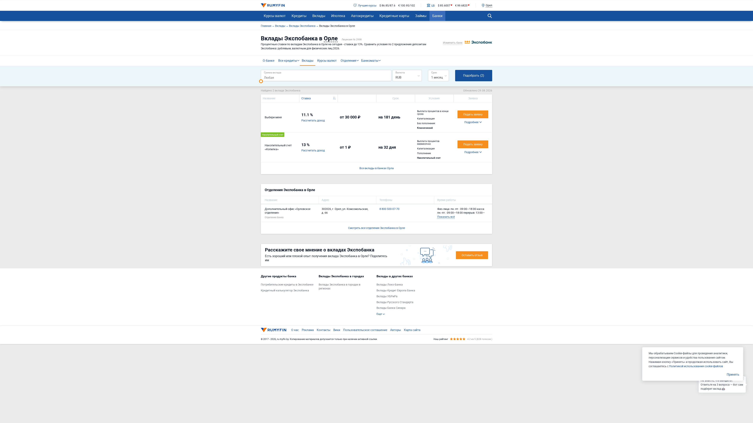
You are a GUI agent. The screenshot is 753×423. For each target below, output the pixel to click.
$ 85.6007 (444, 5)
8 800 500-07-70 (389, 209)
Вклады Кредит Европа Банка (395, 290)
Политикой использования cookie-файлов (696, 366)
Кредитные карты (394, 15)
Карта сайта (412, 330)
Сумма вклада (272, 72)
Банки (437, 15)
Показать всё (446, 217)
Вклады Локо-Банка (389, 284)
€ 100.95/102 (406, 5)
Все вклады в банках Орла (376, 168)
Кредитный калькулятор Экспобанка (285, 290)
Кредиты (299, 15)
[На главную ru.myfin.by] (273, 330)
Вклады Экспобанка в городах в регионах (339, 286)
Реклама (308, 330)
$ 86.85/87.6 (387, 5)
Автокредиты (362, 15)
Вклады (318, 15)
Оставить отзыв (472, 255)
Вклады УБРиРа (386, 296)
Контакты (323, 330)
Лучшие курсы (367, 5)
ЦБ (433, 5)
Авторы (395, 330)
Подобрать (473, 75)
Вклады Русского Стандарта (394, 302)
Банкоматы (369, 60)
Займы (421, 15)
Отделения (348, 60)
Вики (336, 330)
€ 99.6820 (461, 5)
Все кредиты (287, 60)
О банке (268, 60)
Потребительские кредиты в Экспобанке (287, 284)
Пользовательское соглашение (365, 330)
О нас (295, 330)
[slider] (261, 81)
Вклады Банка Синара (391, 308)
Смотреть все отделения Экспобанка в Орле (376, 228)
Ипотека (338, 15)
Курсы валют (275, 15)
